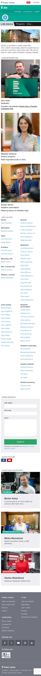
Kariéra (24, 611)
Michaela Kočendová (27, 323)
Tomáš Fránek (25, 310)
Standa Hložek (6, 308)
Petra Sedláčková (26, 359)
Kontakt (24, 614)
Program (18, 11)
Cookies (4, 670)
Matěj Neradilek (25, 240)
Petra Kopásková (26, 237)
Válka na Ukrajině (8, 601)
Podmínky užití (26, 670)
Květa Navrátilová (26, 276)
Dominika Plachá (7, 254)
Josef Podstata (6, 223)
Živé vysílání (6, 621)
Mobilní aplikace (8, 631)
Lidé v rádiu (25, 608)
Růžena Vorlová (6, 270)
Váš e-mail (8, 410)
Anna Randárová (26, 286)
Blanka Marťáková (7, 278)
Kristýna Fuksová (26, 223)
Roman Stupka (6, 339)
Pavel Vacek (24, 296)
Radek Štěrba (6, 242)
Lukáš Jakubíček (26, 230)
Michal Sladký (25, 337)
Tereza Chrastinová (27, 317)
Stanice (5, 608)
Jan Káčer (24, 374)
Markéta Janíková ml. (27, 233)
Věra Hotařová (25, 349)
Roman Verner (7, 205)
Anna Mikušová (25, 330)
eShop (4, 611)
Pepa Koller (24, 265)
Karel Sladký (5, 335)
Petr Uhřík (5, 101)
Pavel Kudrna (5, 321)
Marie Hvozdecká (26, 370)
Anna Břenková (6, 239)
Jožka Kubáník (25, 269)
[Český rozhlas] (8, 2)
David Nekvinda (25, 334)
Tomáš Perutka (25, 283)
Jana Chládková (6, 311)
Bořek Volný (11, 498)
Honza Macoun (25, 272)
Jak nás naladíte (27, 601)
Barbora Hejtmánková (28, 226)
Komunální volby (8, 605)
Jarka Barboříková (26, 248)
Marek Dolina (5, 262)
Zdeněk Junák (25, 258)
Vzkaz (6, 418)
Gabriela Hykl (25, 313)
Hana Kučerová (6, 250)
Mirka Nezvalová (13, 538)
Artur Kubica (5, 315)
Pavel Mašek (5, 328)
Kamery (37, 11)
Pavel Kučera (5, 318)
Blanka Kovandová (26, 327)
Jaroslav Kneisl (25, 385)
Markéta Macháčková (27, 352)
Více (30, 24)
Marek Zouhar (25, 389)
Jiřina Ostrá (24, 279)
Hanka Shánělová (14, 578)
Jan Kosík (23, 377)
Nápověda (25, 605)
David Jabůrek (25, 320)
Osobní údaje (14, 670)
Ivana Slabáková (26, 289)
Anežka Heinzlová (26, 367)
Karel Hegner (25, 255)
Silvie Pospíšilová (26, 356)
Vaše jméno (8, 403)
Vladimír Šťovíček (7, 342)
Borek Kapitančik (26, 262)
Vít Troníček (5, 346)
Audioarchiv (27, 11)
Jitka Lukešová (6, 325)
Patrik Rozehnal (6, 332)
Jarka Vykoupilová (26, 300)
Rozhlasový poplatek (29, 617)
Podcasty (5, 628)
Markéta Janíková (8, 154)
